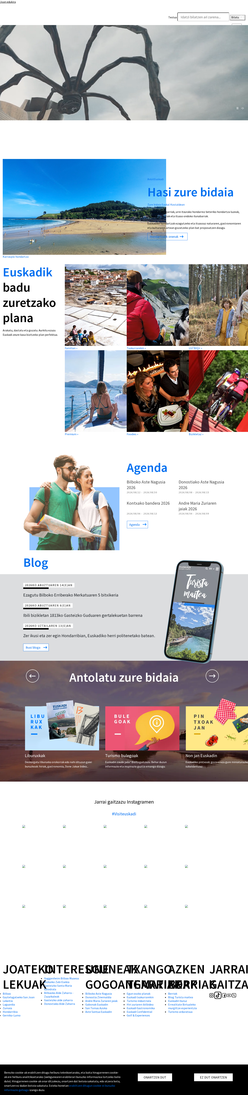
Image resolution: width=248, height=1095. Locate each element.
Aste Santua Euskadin (98, 1012)
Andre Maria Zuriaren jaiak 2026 (197, 506)
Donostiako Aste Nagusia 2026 (201, 484)
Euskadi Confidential (139, 1012)
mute (243, 108)
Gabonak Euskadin (96, 1004)
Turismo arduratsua (180, 1012)
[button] (241, 9)
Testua (172, 17)
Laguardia (9, 1004)
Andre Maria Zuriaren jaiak (101, 1001)
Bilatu (235, 17)
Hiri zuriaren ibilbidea (140, 1004)
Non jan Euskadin (201, 755)
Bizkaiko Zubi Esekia (56, 982)
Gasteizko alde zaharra (58, 1000)
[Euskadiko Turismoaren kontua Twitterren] (27, 18)
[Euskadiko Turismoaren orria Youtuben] (22, 18)
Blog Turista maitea (180, 997)
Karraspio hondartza (16, 256)
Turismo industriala (139, 1001)
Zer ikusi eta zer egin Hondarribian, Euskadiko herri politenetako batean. (89, 635)
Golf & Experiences (138, 1015)
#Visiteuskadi (124, 814)
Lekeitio (8, 1001)
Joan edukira (8, 2)
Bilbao (7, 993)
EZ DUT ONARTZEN (213, 1077)
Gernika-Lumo (12, 1015)
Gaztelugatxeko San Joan (18, 997)
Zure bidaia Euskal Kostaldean (166, 204)
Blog (35, 562)
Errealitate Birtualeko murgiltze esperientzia (182, 1006)
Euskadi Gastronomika (141, 1008)
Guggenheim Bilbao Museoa (61, 978)
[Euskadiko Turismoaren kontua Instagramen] (5, 18)
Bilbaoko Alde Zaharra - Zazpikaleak (58, 994)
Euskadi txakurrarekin (140, 997)
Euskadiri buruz (177, 1001)
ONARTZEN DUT (155, 1077)
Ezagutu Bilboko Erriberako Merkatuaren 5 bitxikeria (70, 595)
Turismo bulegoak (121, 755)
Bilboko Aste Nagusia (98, 993)
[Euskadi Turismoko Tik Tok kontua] (11, 18)
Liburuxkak (35, 755)
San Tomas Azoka (96, 1008)
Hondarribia (10, 1012)
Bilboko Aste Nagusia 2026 (146, 484)
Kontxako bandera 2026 (148, 503)
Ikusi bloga (33, 647)
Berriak (172, 993)
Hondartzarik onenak (164, 236)
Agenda (147, 467)
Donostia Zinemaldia (98, 997)
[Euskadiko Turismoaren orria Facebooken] (17, 18)
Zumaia (7, 1008)
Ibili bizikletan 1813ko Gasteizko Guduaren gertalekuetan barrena (83, 615)
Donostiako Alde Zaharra (59, 1004)
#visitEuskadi (155, 179)
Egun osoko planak (138, 993)
